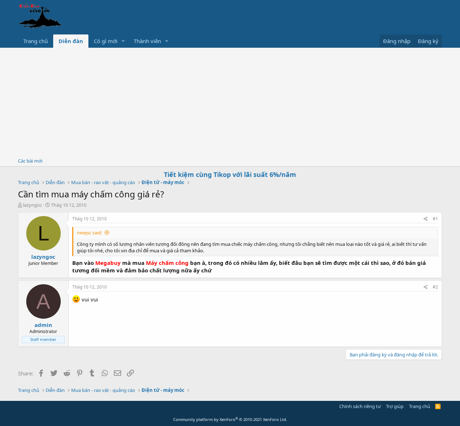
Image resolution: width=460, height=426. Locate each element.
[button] (123, 41)
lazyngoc (32, 205)
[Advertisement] (230, 101)
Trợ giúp (395, 406)
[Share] (425, 219)
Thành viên (147, 41)
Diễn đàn (71, 41)
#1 (435, 219)
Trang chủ (35, 41)
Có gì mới (106, 41)
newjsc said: (89, 232)
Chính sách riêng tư (360, 406)
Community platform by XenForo (230, 419)
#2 (435, 287)
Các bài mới (30, 161)
